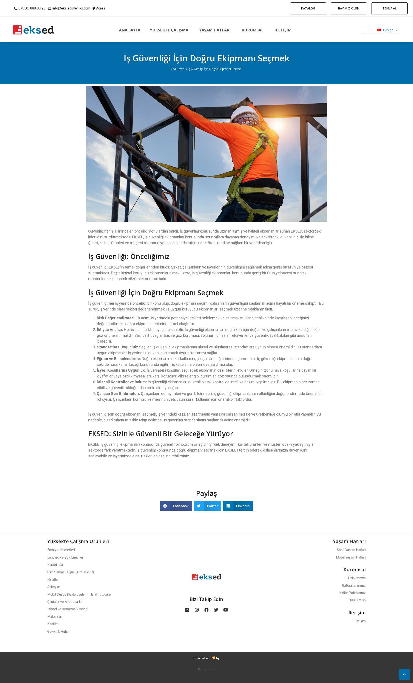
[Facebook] (206, 610)
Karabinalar (55, 565)
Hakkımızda (357, 578)
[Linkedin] (187, 610)
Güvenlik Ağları (58, 631)
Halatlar (53, 579)
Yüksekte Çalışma (169, 30)
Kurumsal (253, 30)
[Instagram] (197, 610)
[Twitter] (216, 610)
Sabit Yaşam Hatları (351, 550)
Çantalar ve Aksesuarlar (65, 602)
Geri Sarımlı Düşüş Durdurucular (70, 572)
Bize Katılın (357, 600)
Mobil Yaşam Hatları (351, 557)
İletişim (282, 30)
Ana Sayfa (129, 30)
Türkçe (387, 30)
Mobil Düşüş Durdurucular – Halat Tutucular (79, 594)
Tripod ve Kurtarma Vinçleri (67, 609)
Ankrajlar (53, 587)
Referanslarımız (354, 586)
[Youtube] (226, 610)
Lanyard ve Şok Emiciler (65, 557)
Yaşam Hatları (215, 30)
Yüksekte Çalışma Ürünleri (78, 541)
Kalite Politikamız (352, 593)
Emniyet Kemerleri (61, 550)
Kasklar (53, 624)
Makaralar (54, 617)
